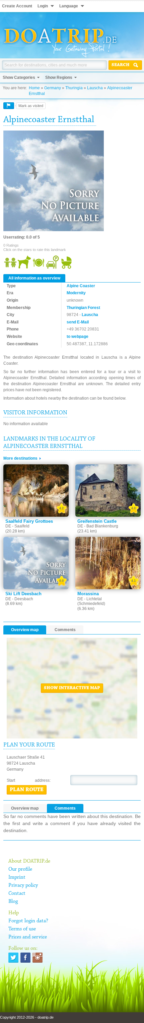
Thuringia (74, 88)
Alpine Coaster (81, 286)
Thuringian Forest (83, 307)
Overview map (25, 629)
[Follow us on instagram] (37, 958)
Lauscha (95, 88)
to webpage (77, 336)
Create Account (17, 6)
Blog (13, 901)
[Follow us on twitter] (13, 958)
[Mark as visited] (8, 105)
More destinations (20, 458)
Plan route (27, 789)
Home (34, 88)
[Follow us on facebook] (25, 958)
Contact (16, 893)
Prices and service (27, 937)
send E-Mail (78, 322)
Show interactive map (72, 688)
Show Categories (19, 77)
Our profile (20, 869)
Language (68, 6)
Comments (65, 629)
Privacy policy (23, 885)
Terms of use (22, 929)
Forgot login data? (28, 921)
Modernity (76, 293)
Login (43, 6)
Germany (52, 88)
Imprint (16, 877)
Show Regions (58, 77)
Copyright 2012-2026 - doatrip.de (27, 1017)
